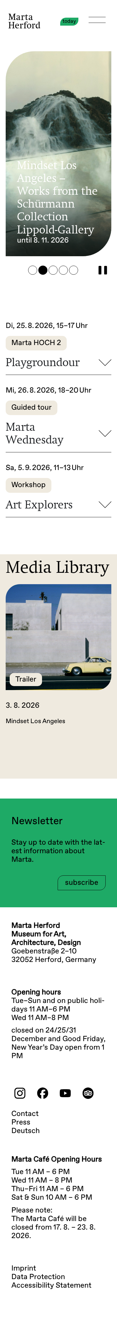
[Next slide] (89, 754)
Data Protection (38, 1277)
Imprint (23, 1268)
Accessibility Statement (51, 1285)
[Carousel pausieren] (103, 270)
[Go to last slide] (27, 754)
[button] (32, 270)
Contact (25, 1114)
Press (20, 1122)
